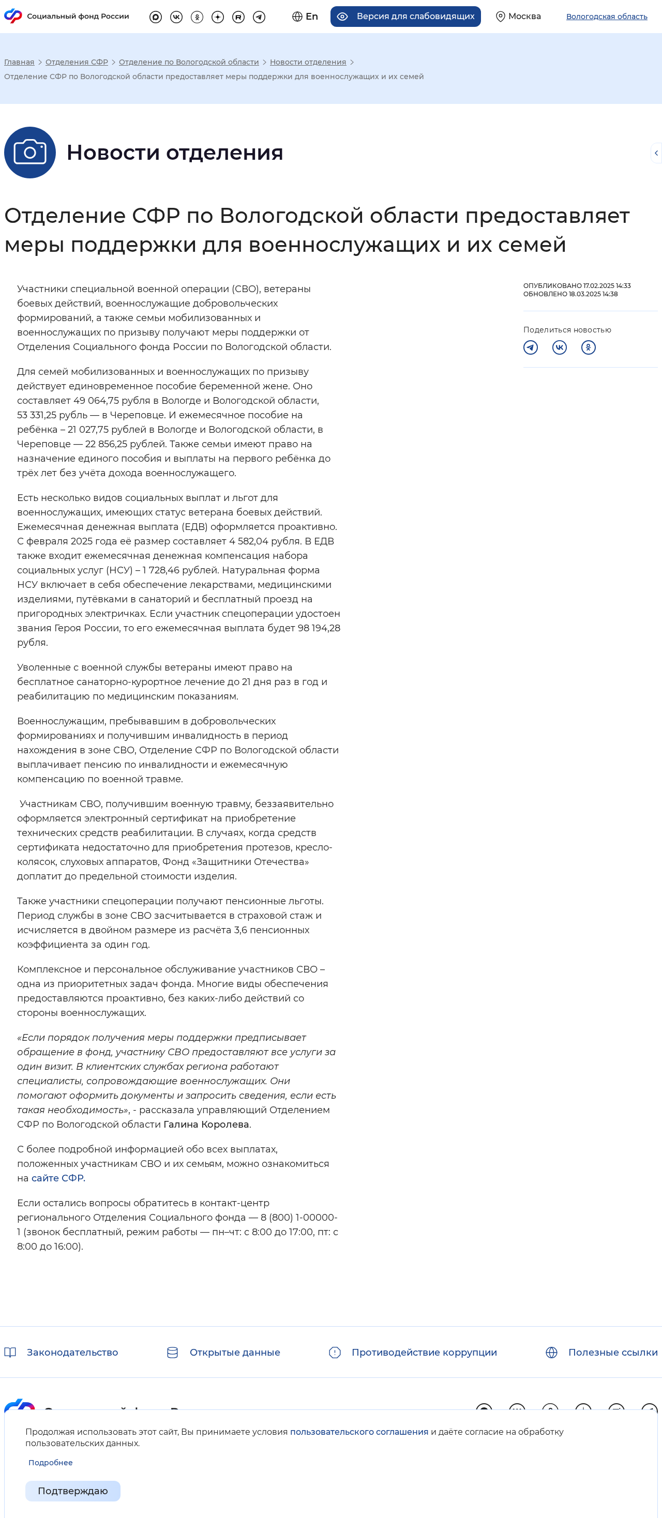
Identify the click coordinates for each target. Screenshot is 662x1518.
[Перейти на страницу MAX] (155, 15)
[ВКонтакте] (559, 347)
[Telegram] (530, 347)
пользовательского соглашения (359, 1432)
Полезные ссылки (613, 1352)
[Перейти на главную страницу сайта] (66, 16)
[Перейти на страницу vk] (176, 15)
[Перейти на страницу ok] (197, 15)
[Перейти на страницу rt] (238, 15)
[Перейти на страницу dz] (218, 15)
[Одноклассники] (588, 347)
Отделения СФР (77, 62)
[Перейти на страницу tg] (259, 15)
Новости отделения (308, 62)
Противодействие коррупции (424, 1352)
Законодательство (72, 1352)
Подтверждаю (73, 1491)
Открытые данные (235, 1352)
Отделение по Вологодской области (189, 62)
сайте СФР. (58, 1178)
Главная (19, 62)
